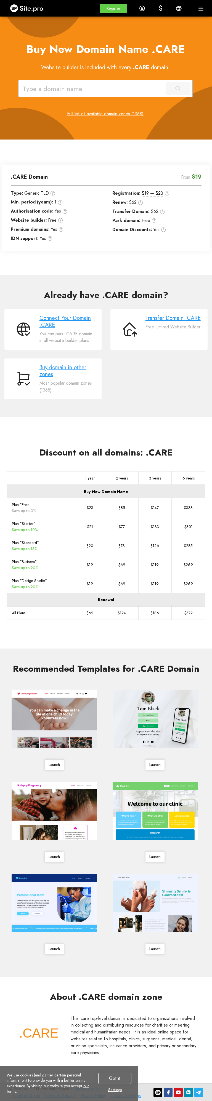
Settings (115, 1090)
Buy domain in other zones (62, 371)
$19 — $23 (152, 193)
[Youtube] (178, 1092)
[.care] (38, 1033)
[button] (113, 8)
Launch (54, 764)
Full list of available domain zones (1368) (105, 114)
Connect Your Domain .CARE (65, 321)
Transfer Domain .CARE (173, 318)
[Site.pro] (157, 1092)
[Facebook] (168, 1092)
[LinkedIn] (188, 1092)
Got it (115, 1078)
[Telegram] (198, 1092)
